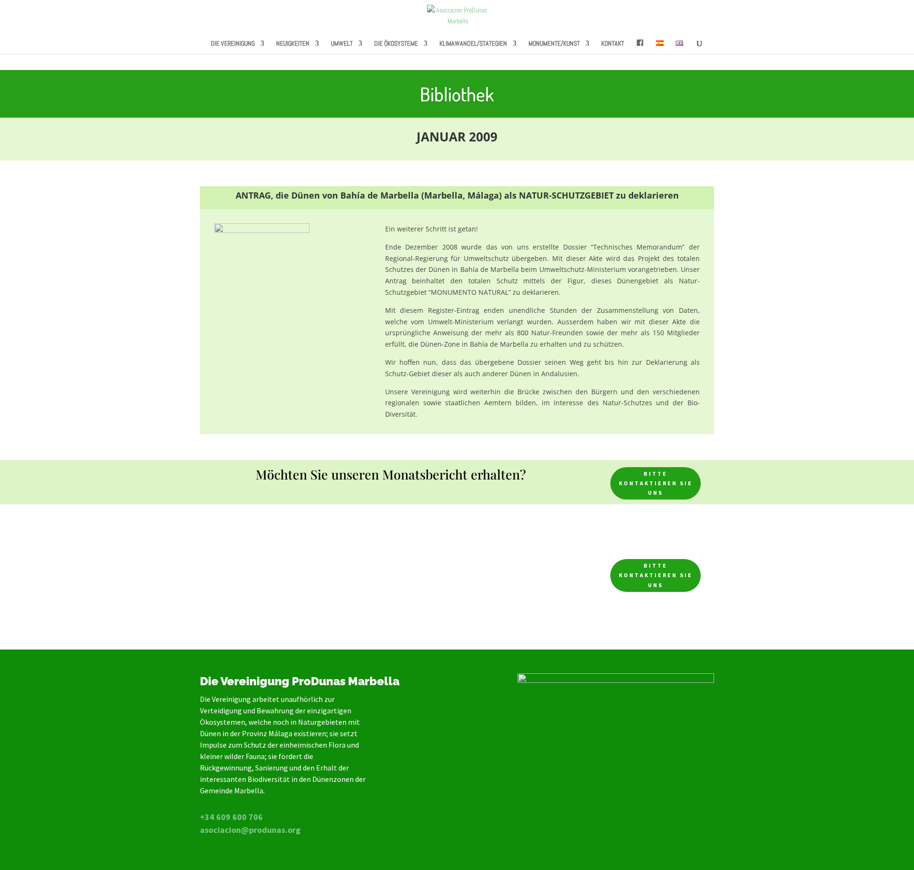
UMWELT (342, 44)
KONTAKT (612, 44)
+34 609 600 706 (231, 816)
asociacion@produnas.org (250, 829)
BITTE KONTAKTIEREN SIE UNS (656, 483)
